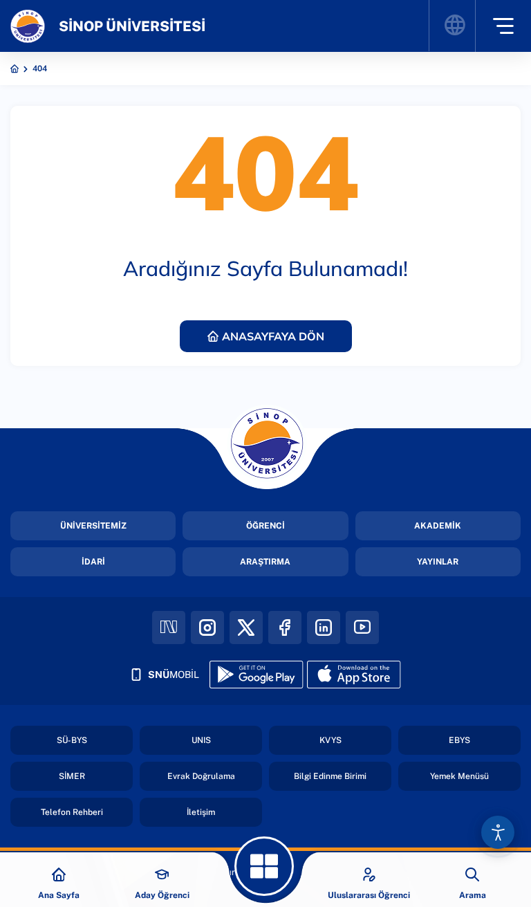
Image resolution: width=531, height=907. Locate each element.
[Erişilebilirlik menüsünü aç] (497, 832)
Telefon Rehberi (72, 812)
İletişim (201, 812)
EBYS (459, 740)
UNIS (201, 740)
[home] (14, 68)
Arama (472, 895)
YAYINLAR (437, 562)
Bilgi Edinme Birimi (330, 776)
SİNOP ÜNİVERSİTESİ (132, 26)
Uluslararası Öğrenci (369, 895)
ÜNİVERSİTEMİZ (93, 526)
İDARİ (93, 562)
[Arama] (472, 874)
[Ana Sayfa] (59, 874)
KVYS (330, 740)
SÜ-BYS (72, 740)
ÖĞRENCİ (265, 526)
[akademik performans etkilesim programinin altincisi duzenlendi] (264, 866)
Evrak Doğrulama (201, 776)
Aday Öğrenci (162, 895)
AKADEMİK (437, 526)
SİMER (72, 776)
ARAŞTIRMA (265, 562)
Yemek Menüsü (459, 776)
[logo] (27, 26)
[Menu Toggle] (503, 26)
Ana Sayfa (59, 895)
